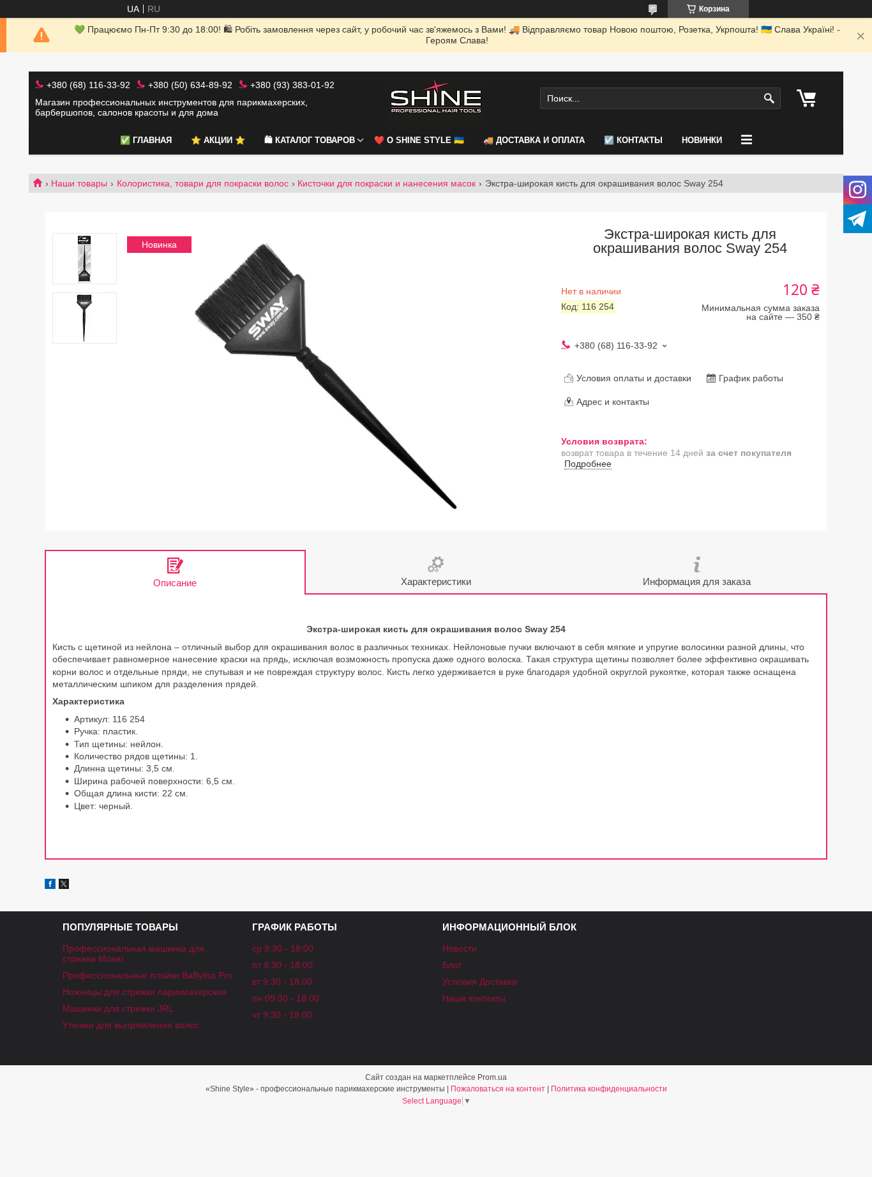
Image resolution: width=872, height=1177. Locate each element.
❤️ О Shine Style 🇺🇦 (419, 140)
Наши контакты (474, 998)
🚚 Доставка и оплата (534, 140)
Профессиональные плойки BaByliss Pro (147, 975)
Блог (452, 965)
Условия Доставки (479, 981)
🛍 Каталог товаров (309, 140)
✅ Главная (146, 140)
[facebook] (50, 886)
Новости (459, 948)
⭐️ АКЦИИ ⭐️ (218, 140)
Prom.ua (492, 1077)
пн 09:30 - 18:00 (285, 998)
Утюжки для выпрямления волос (131, 1025)
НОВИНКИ (702, 140)
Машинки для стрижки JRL (118, 1008)
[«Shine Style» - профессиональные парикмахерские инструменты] (436, 99)
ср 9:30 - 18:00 (282, 948)
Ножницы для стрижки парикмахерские (145, 992)
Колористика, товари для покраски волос (203, 183)
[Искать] (769, 99)
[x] (64, 886)
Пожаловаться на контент (498, 1088)
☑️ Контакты (633, 140)
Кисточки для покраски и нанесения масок (386, 183)
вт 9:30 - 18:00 (282, 981)
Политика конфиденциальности (609, 1088)
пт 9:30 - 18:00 (282, 965)
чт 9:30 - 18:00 (282, 1015)
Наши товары (79, 183)
